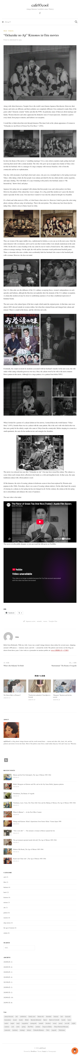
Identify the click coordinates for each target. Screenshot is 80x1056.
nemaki (39, 621)
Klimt (26, 1020)
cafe (5, 877)
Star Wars (30, 1027)
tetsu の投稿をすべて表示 (60, 650)
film (5, 31)
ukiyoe (29, 1030)
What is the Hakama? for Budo (14, 665)
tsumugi (22, 1030)
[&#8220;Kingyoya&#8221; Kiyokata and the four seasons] (64, 686)
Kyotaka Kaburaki (36, 1020)
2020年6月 (7, 987)
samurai (7, 1027)
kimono (6, 897)
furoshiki (48, 1016)
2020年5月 (7, 992)
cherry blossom (9, 1016)
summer (38, 1027)
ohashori (48, 1023)
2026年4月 (7, 972)
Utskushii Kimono (38, 1030)
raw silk (67, 1023)
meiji (18, 1023)
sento (17, 1027)
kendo (21, 1020)
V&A (47, 1030)
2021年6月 (7, 982)
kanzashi (67, 1016)
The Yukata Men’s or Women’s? (12, 695)
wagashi (54, 1030)
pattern (6, 913)
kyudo (63, 1020)
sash (12, 1027)
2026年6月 (7, 962)
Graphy (44, 1051)
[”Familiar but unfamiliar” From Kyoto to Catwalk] (39, 686)
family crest (32, 1016)
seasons (6, 918)
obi (4, 908)
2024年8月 (7, 977)
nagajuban (25, 1023)
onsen (45, 621)
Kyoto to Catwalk (54, 1020)
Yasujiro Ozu (53, 621)
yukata (10, 31)
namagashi (33, 1023)
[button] (28, 397)
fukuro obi (41, 1016)
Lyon (69, 1020)
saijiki (73, 1023)
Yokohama (62, 1030)
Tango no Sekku (47, 1027)
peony (60, 1023)
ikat (62, 1016)
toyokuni (15, 1030)
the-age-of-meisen (9, 928)
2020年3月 (7, 1003)
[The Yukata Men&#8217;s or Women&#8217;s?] (15, 686)
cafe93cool (39, 5)
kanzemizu (8, 1020)
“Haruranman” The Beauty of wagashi (63, 665)
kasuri (15, 1020)
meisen (6, 902)
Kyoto (45, 1020)
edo (17, 1016)
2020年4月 (7, 997)
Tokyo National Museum (61, 1027)
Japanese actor (30, 621)
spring (23, 1027)
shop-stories (7, 923)
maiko (6, 1023)
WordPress (34, 1051)
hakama (6, 887)
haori (5, 892)
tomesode (7, 1030)
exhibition (23, 1016)
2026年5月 (7, 967)
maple (12, 1023)
